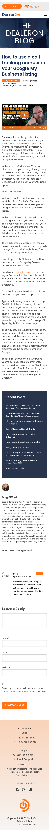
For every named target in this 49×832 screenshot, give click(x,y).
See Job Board (23, 775)
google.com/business (28, 272)
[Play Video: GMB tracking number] (24, 115)
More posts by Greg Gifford (17, 550)
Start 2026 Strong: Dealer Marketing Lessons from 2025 (21, 461)
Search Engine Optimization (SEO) (18, 85)
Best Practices (9, 84)
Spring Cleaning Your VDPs (17, 447)
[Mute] (35, 128)
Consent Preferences (24, 824)
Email (5, 652)
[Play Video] (4, 128)
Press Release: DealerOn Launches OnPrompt (21, 435)
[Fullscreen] (44, 128)
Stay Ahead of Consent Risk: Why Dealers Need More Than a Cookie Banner (24, 406)
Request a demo (26, 741)
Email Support (25, 759)
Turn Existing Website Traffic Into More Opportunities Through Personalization (22, 414)
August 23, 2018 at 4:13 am (21, 577)
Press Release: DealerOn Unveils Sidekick (23, 442)
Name (5, 638)
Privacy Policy (24, 821)
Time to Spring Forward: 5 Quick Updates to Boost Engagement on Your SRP (23, 453)
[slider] (22, 128)
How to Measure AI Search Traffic (20, 429)
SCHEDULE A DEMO (12, 6)
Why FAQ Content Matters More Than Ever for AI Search (24, 422)
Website (6, 667)
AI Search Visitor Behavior (17, 468)
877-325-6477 (26, 737)
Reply (39, 574)
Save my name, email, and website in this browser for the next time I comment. (24, 690)
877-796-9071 (25, 755)
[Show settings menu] (40, 128)
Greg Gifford (31, 81)
